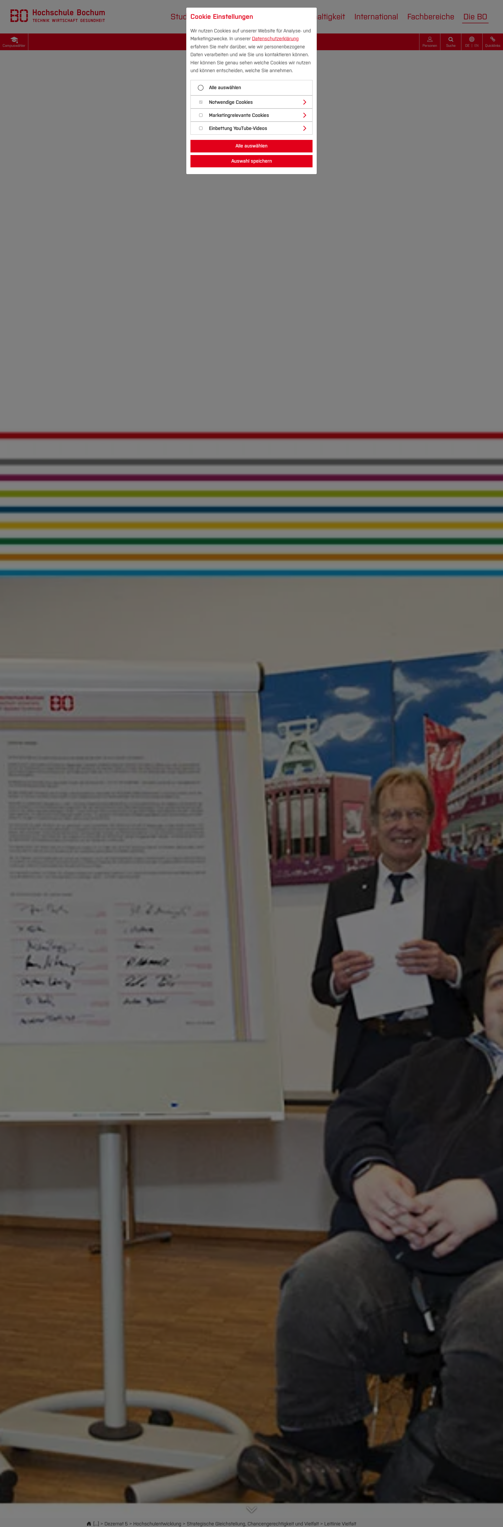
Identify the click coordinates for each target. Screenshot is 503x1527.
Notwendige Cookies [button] (231, 102)
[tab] (253, 102)
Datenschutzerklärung (275, 39)
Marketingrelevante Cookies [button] (239, 115)
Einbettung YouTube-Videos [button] (238, 128)
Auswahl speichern (251, 161)
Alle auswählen (225, 87)
